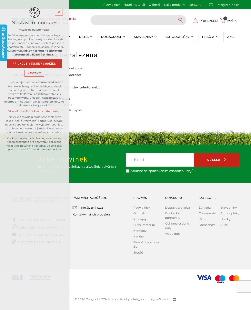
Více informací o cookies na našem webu (34, 111)
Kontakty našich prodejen (91, 214)
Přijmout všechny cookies (34, 63)
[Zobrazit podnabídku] (68, 37)
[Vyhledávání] (138, 20)
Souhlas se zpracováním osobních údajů (162, 171)
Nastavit (34, 73)
